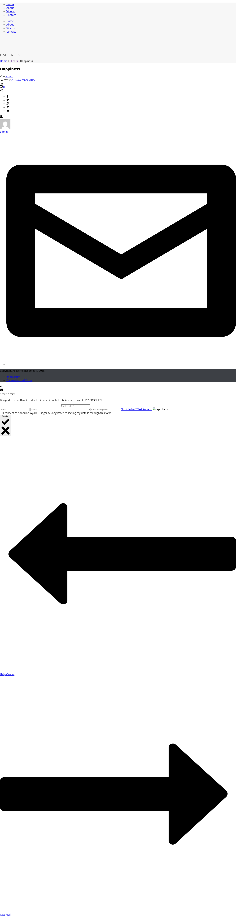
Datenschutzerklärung (19, 380)
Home (10, 4)
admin (9, 76)
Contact (11, 15)
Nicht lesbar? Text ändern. (136, 409)
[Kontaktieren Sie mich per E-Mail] (121, 364)
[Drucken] (1, 117)
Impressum (13, 377)
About (10, 8)
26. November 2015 (23, 80)
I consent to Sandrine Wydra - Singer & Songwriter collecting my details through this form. (57, 413)
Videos (10, 11)
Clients (14, 61)
